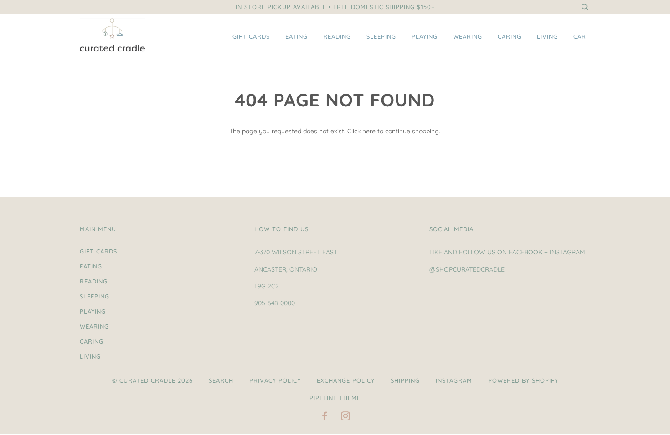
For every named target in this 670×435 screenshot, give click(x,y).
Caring (509, 36)
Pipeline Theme (335, 397)
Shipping (405, 380)
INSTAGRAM (454, 380)
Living (547, 36)
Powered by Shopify (523, 380)
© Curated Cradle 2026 (152, 380)
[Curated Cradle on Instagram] (345, 417)
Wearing (467, 36)
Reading (337, 36)
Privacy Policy (275, 380)
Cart (581, 36)
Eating (296, 36)
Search (221, 380)
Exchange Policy (346, 380)
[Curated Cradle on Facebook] (325, 417)
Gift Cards (251, 36)
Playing (425, 36)
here (369, 131)
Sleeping (381, 36)
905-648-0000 (274, 303)
